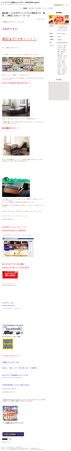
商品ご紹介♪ (31, 8)
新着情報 (25, 8)
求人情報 (50, 8)
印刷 (10, 439)
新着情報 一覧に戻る (6, 442)
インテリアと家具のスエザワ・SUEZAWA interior (20, 2)
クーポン (45, 8)
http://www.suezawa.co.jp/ (7, 219)
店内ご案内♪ (38, 8)
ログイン (67, 4)
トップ (20, 8)
